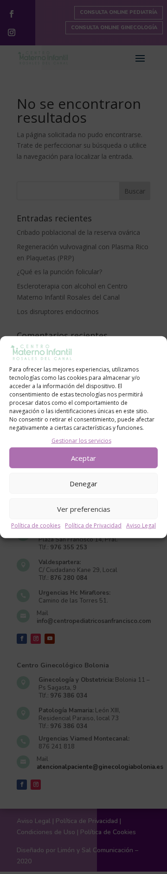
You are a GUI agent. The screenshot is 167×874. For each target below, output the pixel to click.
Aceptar (83, 457)
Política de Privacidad (93, 525)
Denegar (83, 483)
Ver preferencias (83, 508)
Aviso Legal (141, 525)
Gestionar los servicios (81, 441)
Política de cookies (35, 525)
